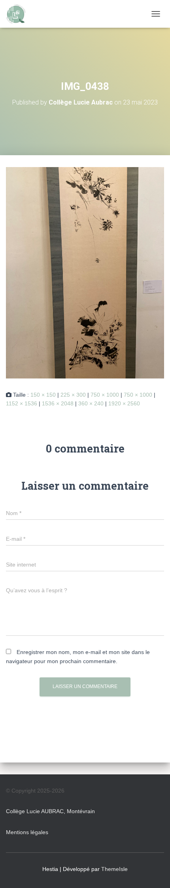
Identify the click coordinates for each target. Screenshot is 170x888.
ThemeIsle (114, 869)
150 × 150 (43, 395)
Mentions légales (27, 832)
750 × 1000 (105, 395)
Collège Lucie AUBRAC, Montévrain (50, 811)
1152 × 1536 (21, 403)
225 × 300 (73, 395)
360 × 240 (91, 403)
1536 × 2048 (58, 403)
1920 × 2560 (124, 403)
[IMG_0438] (85, 272)
